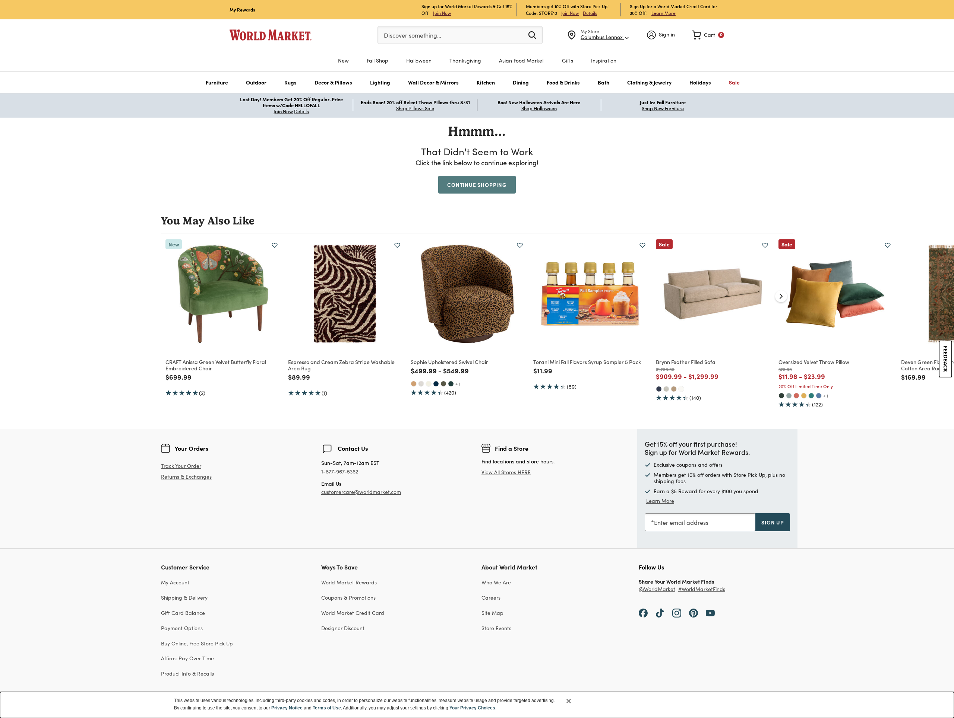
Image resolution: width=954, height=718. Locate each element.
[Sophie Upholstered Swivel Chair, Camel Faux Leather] (414, 384)
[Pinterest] (693, 613)
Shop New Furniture (663, 108)
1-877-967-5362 (339, 472)
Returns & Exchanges (186, 477)
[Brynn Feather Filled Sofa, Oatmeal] (666, 389)
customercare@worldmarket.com (361, 491)
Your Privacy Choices (472, 708)
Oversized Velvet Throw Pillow (813, 362)
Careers (490, 597)
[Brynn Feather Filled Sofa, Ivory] (681, 389)
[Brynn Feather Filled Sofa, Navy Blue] (659, 389)
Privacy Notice (287, 708)
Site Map (492, 612)
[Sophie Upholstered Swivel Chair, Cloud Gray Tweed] (421, 384)
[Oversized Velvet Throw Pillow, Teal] (811, 396)
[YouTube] (710, 613)
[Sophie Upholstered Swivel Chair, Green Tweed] (443, 384)
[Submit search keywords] (532, 34)
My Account (175, 582)
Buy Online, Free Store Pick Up (197, 643)
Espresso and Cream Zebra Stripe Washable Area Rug (341, 365)
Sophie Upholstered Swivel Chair (449, 362)
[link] (708, 35)
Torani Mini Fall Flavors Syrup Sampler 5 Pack (587, 362)
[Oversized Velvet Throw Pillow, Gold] (804, 396)
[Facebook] (643, 613)
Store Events (496, 628)
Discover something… (412, 35)
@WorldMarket (657, 589)
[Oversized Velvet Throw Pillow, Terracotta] (796, 396)
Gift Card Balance (183, 612)
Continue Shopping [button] (477, 184)
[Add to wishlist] (274, 245)
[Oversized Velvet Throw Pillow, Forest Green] (781, 396)
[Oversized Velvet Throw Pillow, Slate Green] (789, 396)
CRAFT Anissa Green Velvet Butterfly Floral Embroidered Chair (215, 365)
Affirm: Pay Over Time (187, 658)
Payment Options (182, 628)
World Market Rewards (349, 582)
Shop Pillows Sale (415, 108)
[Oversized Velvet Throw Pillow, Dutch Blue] (819, 396)
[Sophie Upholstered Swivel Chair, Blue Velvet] (436, 384)
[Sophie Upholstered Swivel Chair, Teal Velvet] (451, 384)
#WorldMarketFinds (701, 589)
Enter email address (681, 522)
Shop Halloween (539, 108)
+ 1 (457, 383)
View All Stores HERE (506, 472)
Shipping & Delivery (184, 597)
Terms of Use (327, 708)
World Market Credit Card (352, 612)
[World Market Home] (271, 35)
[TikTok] (660, 613)
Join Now (442, 13)
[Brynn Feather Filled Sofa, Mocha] (674, 389)
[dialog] (477, 705)
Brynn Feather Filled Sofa (686, 362)
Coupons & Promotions (348, 597)
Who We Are (496, 582)
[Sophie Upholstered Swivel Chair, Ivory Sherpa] (429, 384)
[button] (217, 82)
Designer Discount (342, 628)
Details (590, 13)
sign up (772, 522)
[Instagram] (676, 613)
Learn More (663, 13)
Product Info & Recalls (187, 673)
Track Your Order (181, 465)
